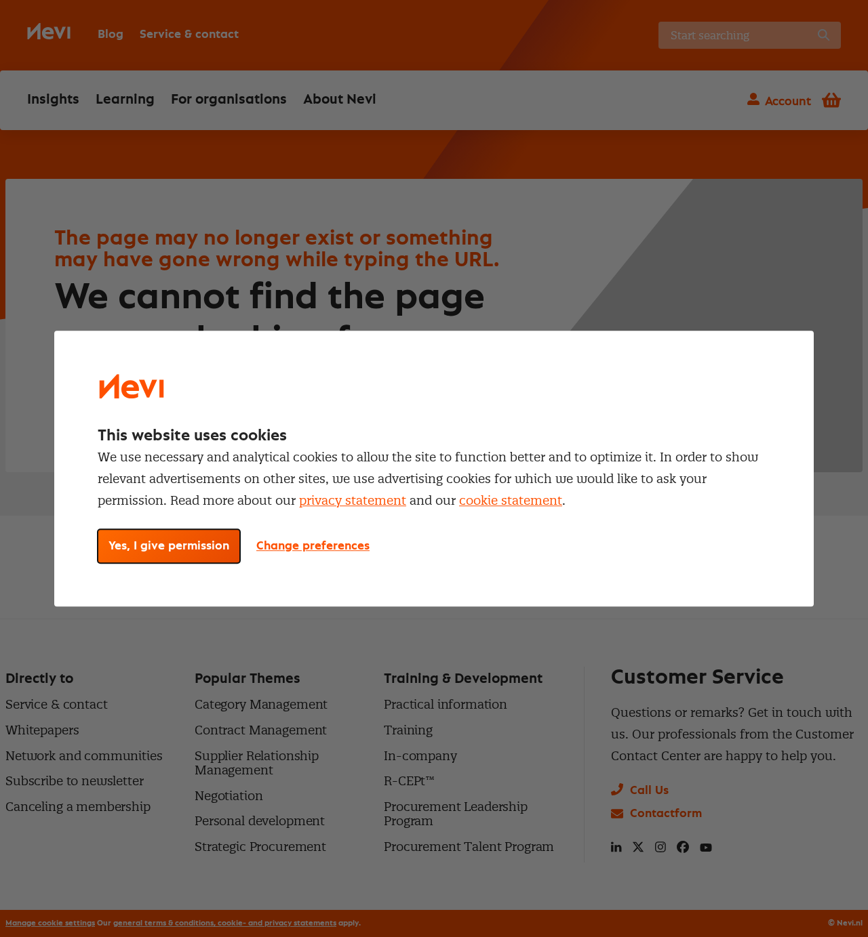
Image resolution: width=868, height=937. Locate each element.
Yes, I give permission (168, 546)
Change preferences (313, 546)
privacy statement (352, 500)
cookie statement (510, 500)
